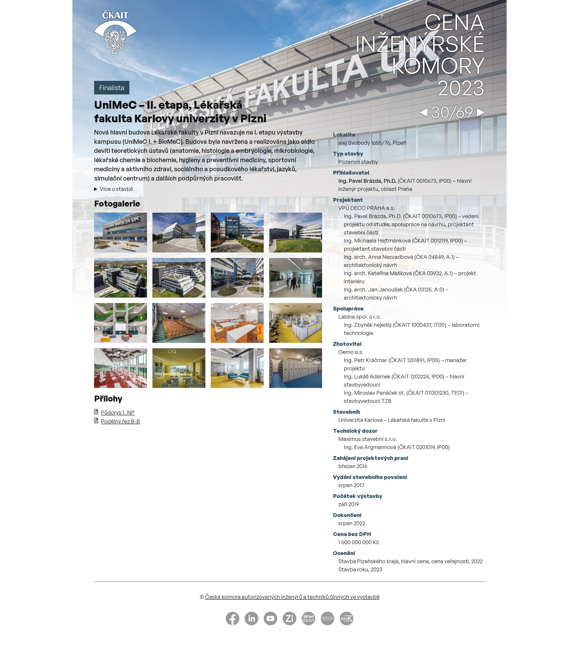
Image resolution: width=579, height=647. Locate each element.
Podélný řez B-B (120, 421)
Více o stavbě (116, 188)
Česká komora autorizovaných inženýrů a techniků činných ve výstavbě (292, 596)
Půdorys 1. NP (118, 412)
